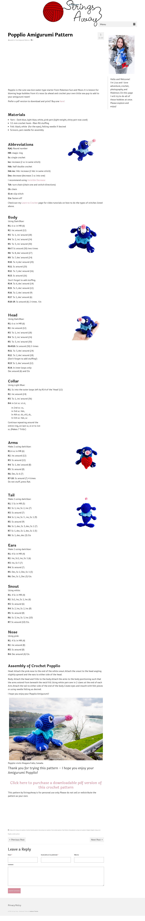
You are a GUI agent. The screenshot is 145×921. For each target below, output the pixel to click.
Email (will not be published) (49, 855)
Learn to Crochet (30, 202)
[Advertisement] (56, 65)
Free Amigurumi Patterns (22, 40)
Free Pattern (65, 830)
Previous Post (17, 839)
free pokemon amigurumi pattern (77, 830)
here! (62, 101)
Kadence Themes (34, 911)
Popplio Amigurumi (95, 830)
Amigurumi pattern (21, 830)
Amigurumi (12, 830)
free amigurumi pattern (45, 830)
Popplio (88, 830)
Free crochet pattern (56, 830)
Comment (10, 864)
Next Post (96, 839)
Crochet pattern (34, 830)
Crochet (28, 830)
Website (76, 855)
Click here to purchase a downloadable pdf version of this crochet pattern (56, 785)
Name (10, 855)
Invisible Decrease (36, 180)
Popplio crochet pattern (14, 834)
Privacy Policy (14, 905)
